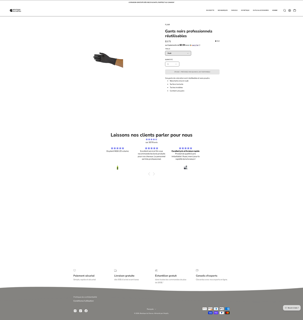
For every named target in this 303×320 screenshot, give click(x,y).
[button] (210, 10)
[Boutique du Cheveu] (15, 10)
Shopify (165, 313)
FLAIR (167, 25)
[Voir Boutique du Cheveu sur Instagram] (75, 311)
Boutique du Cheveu (147, 313)
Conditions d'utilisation (83, 301)
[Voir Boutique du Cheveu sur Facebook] (86, 311)
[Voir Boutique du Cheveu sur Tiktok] (80, 311)
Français (150, 309)
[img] (217, 41)
